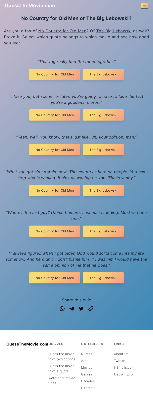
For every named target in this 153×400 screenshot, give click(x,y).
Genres (86, 374)
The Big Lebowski (113, 31)
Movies (86, 367)
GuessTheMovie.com (30, 5)
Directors (88, 388)
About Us (121, 354)
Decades (88, 381)
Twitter (119, 361)
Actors (86, 361)
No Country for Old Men (62, 31)
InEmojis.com (124, 367)
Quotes (86, 354)
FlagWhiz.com (125, 374)
